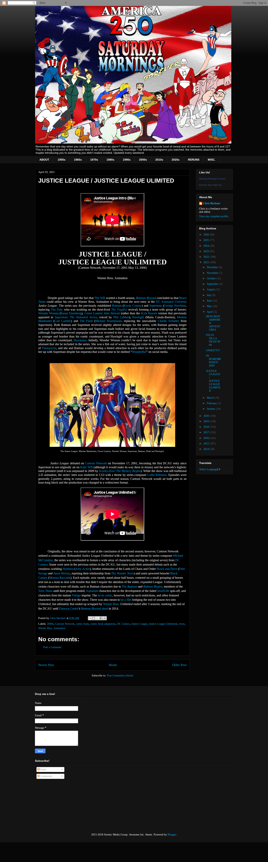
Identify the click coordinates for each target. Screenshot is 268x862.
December (213, 267)
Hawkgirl (138, 317)
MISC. (211, 159)
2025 (206, 240)
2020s (176, 159)
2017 (206, 432)
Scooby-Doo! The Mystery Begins (120, 471)
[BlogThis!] (94, 618)
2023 (206, 251)
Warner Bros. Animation (51, 628)
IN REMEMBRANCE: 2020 (213, 360)
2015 (206, 443)
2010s (159, 159)
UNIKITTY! (213, 350)
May (209, 306)
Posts (43, 769)
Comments (46, 776)
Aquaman (92, 590)
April (210, 311)
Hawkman (80, 340)
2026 (206, 234)
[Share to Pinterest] (105, 618)
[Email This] (90, 618)
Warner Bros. (111, 604)
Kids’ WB (86, 467)
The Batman (129, 586)
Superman (155, 305)
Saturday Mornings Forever (212, 179)
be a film (126, 599)
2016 (206, 438)
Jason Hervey (61, 573)
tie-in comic (105, 595)
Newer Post (46, 665)
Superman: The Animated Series (76, 317)
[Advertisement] (54, 806)
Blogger (172, 834)
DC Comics (123, 623)
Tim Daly (57, 309)
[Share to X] (97, 618)
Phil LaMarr (121, 317)
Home (113, 665)
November (213, 272)
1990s (127, 159)
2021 (206, 262)
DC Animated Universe (171, 301)
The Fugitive (119, 309)
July (209, 295)
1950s (62, 159)
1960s (78, 159)
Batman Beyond (146, 298)
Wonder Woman (48, 313)
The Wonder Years (122, 573)
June (209, 300)
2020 (206, 415)
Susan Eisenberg (71, 313)
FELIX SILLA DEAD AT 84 (213, 340)
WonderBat (139, 351)
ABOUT (44, 159)
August (211, 289)
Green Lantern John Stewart (102, 313)
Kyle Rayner (149, 313)
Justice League (139, 623)
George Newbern (175, 305)
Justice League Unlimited (163, 623)
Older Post (179, 665)
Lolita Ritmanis (157, 475)
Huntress (68, 568)
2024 (206, 245)
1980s (110, 159)
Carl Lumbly (62, 321)
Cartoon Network (96, 463)
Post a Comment (52, 647)
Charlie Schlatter (168, 321)
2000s (143, 159)
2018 (206, 426)
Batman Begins (152, 586)
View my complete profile (213, 216)
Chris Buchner (211, 203)
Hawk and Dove (167, 568)
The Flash (86, 321)
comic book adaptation (103, 623)
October (211, 278)
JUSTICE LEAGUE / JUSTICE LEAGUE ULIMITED (213, 381)
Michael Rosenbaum (108, 321)
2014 (206, 449)
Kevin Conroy (133, 305)
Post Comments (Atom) (120, 675)
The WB (99, 298)
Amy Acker (82, 568)
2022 (206, 256)
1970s (94, 159)
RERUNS (193, 159)
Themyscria (49, 348)
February (212, 403)
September (213, 283)
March (211, 397)
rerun (182, 623)
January (211, 408)
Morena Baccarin (59, 577)
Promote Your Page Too (210, 185)
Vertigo (76, 595)
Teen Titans (45, 590)
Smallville (163, 590)
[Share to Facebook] (101, 618)
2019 (206, 421)
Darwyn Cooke (68, 608)
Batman (117, 305)
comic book (82, 623)
